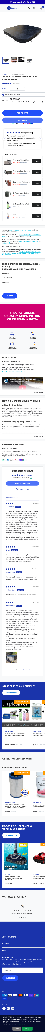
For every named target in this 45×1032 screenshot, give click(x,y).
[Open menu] (3, 8)
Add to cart (22, 113)
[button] (22, 139)
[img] (10, 503)
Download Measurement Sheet (13, 372)
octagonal (6, 243)
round (26, 241)
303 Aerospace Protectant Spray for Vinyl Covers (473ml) (21, 215)
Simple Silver (9, 731)
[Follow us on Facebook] (4, 1008)
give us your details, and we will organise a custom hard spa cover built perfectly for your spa (21, 253)
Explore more (11, 693)
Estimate (10, 296)
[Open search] (29, 8)
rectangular (33, 241)
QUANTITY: (5, 89)
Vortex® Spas (10, 802)
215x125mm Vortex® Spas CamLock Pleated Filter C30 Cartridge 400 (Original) (16, 806)
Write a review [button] (22, 483)
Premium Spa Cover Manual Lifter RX (21, 171)
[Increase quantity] (23, 89)
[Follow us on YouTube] (12, 1008)
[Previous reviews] (4, 138)
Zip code (5, 282)
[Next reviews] (40, 138)
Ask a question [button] (22, 489)
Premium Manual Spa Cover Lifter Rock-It (21, 160)
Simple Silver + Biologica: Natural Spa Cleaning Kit (15, 734)
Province (5, 273)
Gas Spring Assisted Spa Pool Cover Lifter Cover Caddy (21, 182)
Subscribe (10, 978)
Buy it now (22, 120)
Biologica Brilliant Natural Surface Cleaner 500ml (21, 204)
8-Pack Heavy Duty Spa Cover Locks (21, 193)
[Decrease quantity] (12, 89)
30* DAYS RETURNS (33, 338)
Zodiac (7, 874)
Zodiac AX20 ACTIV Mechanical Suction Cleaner (13, 878)
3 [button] (23, 670)
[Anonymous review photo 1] (11, 657)
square (21, 241)
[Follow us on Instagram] (8, 1008)
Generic (5, 74)
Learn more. (21, 1024)
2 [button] (19, 670)
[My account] (34, 8)
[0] (40, 8)
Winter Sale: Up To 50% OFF (22, 2)
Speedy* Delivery (12, 338)
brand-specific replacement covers (21, 235)
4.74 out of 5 (28, 475)
